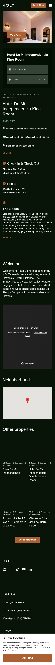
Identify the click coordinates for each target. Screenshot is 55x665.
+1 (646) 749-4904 (23, 618)
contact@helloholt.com (13, 602)
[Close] (52, 636)
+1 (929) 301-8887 (22, 610)
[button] (27, 400)
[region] (27, 649)
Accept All (27, 658)
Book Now (38, 5)
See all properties (27, 540)
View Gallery (16, 35)
